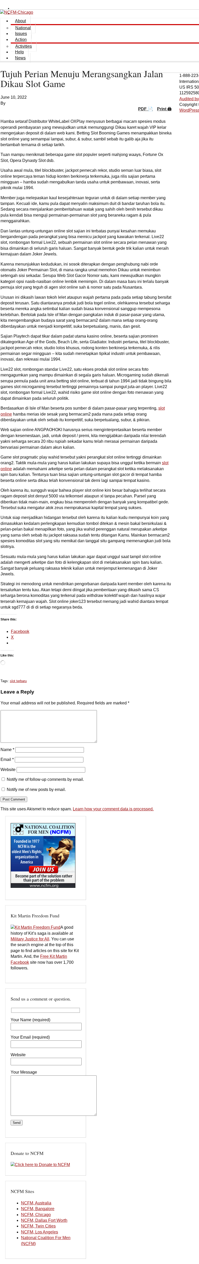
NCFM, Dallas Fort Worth (44, 1220)
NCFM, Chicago (36, 1214)
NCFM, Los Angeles (39, 1232)
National (23, 28)
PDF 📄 (145, 109)
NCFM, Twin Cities (38, 1226)
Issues (21, 33)
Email (7, 759)
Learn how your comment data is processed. (113, 809)
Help (19, 52)
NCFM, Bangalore (37, 1208)
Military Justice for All (30, 939)
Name (7, 749)
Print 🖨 (164, 109)
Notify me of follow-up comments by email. (45, 779)
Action (21, 39)
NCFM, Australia (36, 1203)
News (20, 58)
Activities (23, 46)
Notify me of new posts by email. (36, 789)
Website (8, 769)
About (20, 21)
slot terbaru (18, 681)
